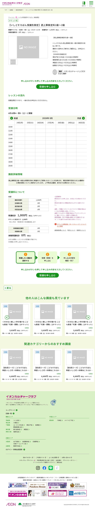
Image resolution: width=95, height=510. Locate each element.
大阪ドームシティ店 (19, 443)
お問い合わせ (66, 457)
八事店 (59, 420)
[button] (7, 317)
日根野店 (35, 441)
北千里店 (16, 441)
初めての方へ (27, 457)
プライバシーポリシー (69, 460)
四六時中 (69, 480)
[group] (16, 319)
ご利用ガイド (40, 457)
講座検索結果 (19, 10)
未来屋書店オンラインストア (26, 477)
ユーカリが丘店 (18, 425)
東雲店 (26, 429)
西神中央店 (17, 446)
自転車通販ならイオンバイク (44, 477)
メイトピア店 (68, 420)
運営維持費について (60, 230)
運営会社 (59, 462)
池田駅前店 (25, 441)
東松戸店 (29, 425)
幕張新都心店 (17, 427)
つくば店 (16, 420)
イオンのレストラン (59, 480)
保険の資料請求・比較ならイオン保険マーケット (37, 480)
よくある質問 (53, 457)
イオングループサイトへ (26, 460)
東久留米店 (17, 429)
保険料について (81, 230)
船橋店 (11, 10)
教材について (71, 230)
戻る (9, 287)
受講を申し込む (47, 86)
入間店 (15, 422)
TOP (6, 10)
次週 (79, 118)
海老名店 (16, 431)
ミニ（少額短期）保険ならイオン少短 (66, 477)
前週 (16, 118)
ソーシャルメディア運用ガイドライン (44, 462)
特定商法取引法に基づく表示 (45, 460)
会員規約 (58, 460)
